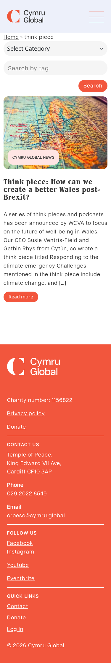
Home (11, 36)
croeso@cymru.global (36, 515)
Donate (16, 426)
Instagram (20, 551)
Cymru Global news (33, 157)
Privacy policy (26, 413)
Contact (17, 605)
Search (92, 85)
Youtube (18, 564)
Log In (15, 628)
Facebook (20, 542)
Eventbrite (21, 578)
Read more (21, 296)
